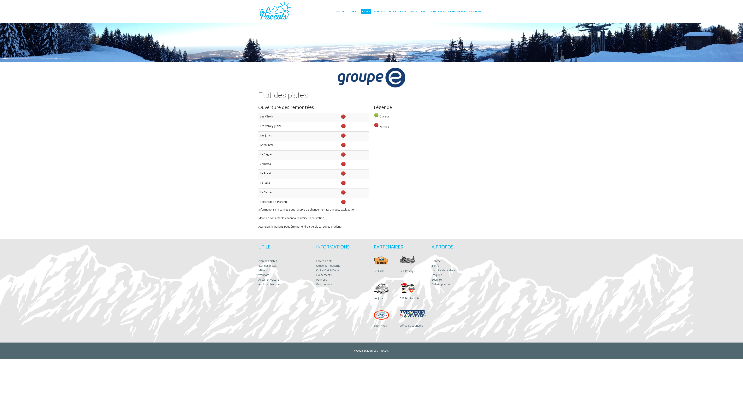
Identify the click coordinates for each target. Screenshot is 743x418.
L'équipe (437, 275)
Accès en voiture (268, 279)
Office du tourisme (411, 325)
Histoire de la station (445, 270)
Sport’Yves (380, 325)
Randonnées (324, 284)
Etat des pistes (267, 265)
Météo (262, 270)
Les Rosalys (407, 271)
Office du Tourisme (328, 265)
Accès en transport (270, 284)
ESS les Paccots (409, 298)
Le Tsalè (379, 271)
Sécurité (437, 279)
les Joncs (379, 298)
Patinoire (321, 279)
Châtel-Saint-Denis (327, 270)
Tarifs (435, 265)
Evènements (324, 275)
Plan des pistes (267, 261)
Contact (437, 261)
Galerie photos (441, 284)
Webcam (263, 275)
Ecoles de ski (324, 261)
